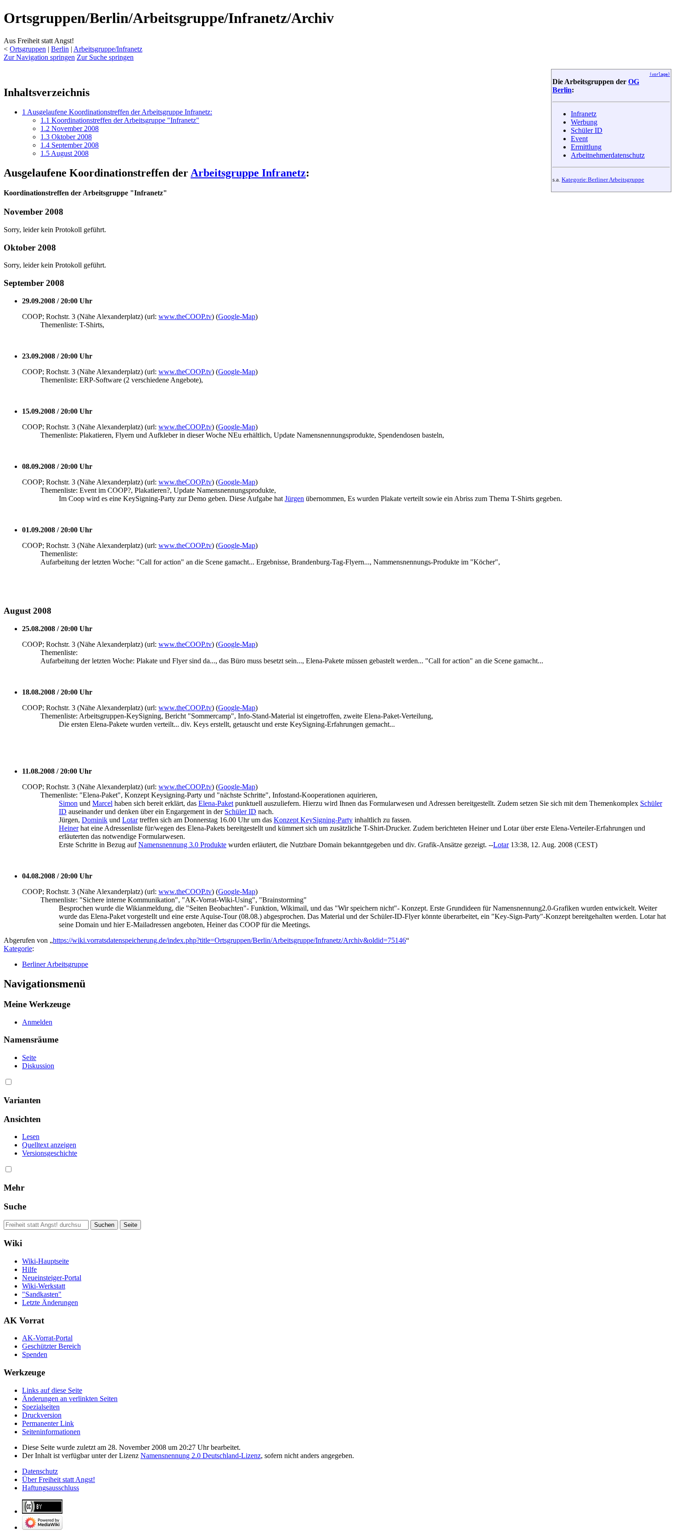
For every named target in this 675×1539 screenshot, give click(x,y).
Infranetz (583, 114)
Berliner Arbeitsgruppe (55, 964)
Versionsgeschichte (49, 1153)
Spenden (34, 1354)
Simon (68, 803)
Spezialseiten (41, 1407)
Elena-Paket (215, 803)
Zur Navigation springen (39, 57)
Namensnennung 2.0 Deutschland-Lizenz (201, 1455)
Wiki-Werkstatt (43, 1286)
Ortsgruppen (28, 49)
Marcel (102, 803)
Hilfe (29, 1269)
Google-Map (236, 316)
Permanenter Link (48, 1423)
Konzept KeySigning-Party (313, 820)
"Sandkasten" (42, 1294)
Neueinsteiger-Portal (51, 1278)
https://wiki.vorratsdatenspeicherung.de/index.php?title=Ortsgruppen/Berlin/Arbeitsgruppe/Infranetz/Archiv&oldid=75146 (229, 940)
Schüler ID (586, 130)
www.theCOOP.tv (185, 316)
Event (579, 138)
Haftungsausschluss (50, 1488)
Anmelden (37, 1022)
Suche (15, 1206)
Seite (29, 1057)
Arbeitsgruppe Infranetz (248, 173)
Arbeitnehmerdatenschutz (608, 155)
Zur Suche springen (105, 57)
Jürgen (294, 498)
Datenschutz (40, 1471)
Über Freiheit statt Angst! (58, 1479)
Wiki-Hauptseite (45, 1261)
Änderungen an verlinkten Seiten (70, 1398)
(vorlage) (659, 74)
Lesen (30, 1136)
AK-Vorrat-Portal (47, 1338)
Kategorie (18, 948)
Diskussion (38, 1066)
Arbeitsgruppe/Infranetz (107, 49)
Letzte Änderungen (50, 1302)
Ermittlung (586, 147)
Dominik (94, 820)
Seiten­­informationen (51, 1432)
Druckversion (42, 1415)
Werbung (584, 122)
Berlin (60, 49)
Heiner (69, 828)
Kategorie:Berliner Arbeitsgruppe (603, 179)
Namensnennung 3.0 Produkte (182, 845)
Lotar (130, 820)
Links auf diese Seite (52, 1390)
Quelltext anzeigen (49, 1145)
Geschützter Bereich (51, 1346)
